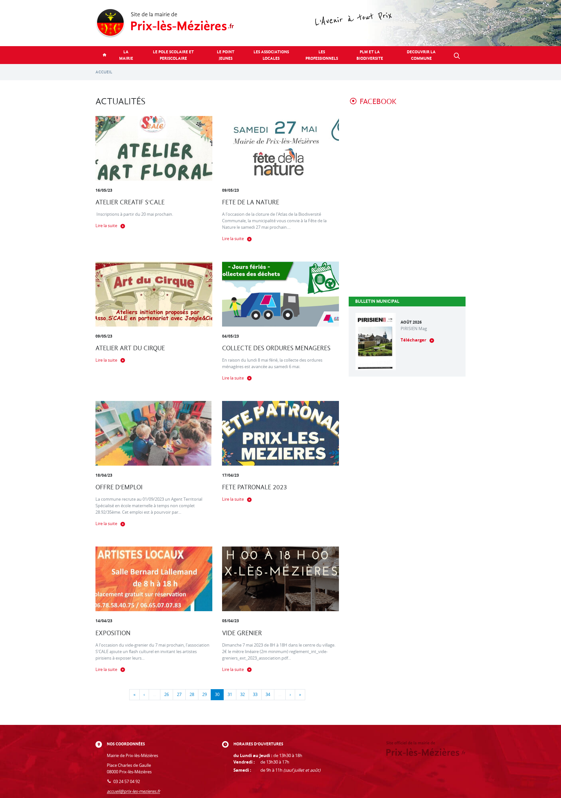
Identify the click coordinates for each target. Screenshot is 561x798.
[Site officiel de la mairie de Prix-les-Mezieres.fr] (280, 23)
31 (230, 694)
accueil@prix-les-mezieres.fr (133, 791)
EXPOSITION (113, 633)
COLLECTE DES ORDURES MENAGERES (276, 348)
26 (166, 694)
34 (268, 694)
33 (255, 694)
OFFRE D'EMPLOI (119, 487)
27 (179, 694)
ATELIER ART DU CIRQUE (130, 348)
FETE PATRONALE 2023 (254, 487)
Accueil (103, 72)
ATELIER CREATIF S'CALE (130, 202)
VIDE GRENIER (242, 633)
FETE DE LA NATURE (250, 202)
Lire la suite (106, 225)
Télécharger (413, 340)
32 (242, 694)
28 (192, 694)
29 (204, 694)
